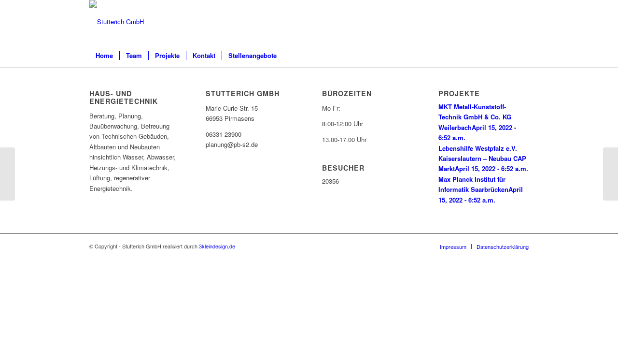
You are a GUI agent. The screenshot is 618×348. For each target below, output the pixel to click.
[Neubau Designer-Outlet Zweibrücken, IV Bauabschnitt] (7, 174)
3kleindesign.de (217, 246)
